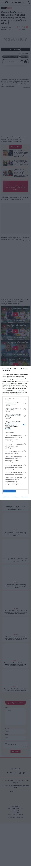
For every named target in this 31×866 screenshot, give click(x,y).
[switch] (24, 403)
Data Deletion (6, 497)
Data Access (15, 497)
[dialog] (15, 433)
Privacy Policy (24, 497)
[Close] (27, 369)
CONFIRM (9, 491)
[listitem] (15, 399)
